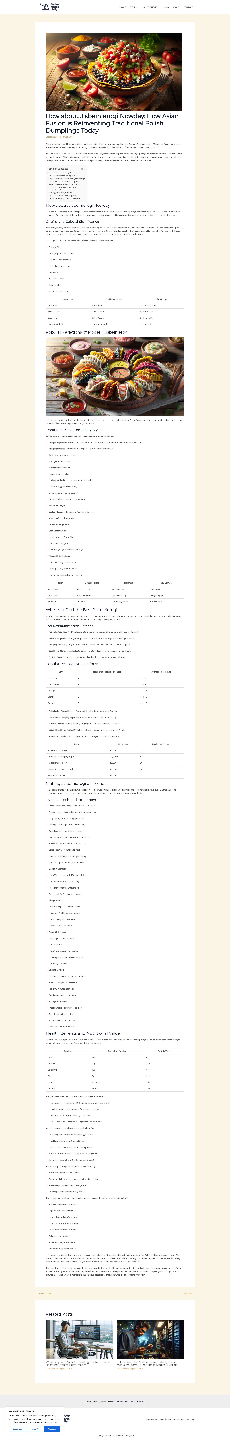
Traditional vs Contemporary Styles (66, 181)
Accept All (52, 1429)
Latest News (52, 136)
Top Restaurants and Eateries (64, 187)
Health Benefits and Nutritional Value (64, 198)
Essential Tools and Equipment (64, 195)
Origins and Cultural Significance (65, 176)
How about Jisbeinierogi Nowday (62, 173)
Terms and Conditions (118, 1401)
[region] (34, 1421)
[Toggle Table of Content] (82, 169)
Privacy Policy (99, 1401)
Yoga (166, 7)
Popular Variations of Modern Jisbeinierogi (67, 178)
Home (123, 7)
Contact (188, 7)
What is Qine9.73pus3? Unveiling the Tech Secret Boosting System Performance (78, 1364)
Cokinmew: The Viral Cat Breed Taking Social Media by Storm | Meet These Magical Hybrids (147, 1364)
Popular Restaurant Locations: (67, 190)
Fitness (133, 7)
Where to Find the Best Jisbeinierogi (64, 184)
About (176, 7)
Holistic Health (150, 7)
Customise (17, 1429)
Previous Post (43, 1293)
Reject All (35, 1429)
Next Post (189, 1293)
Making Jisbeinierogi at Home (61, 192)
